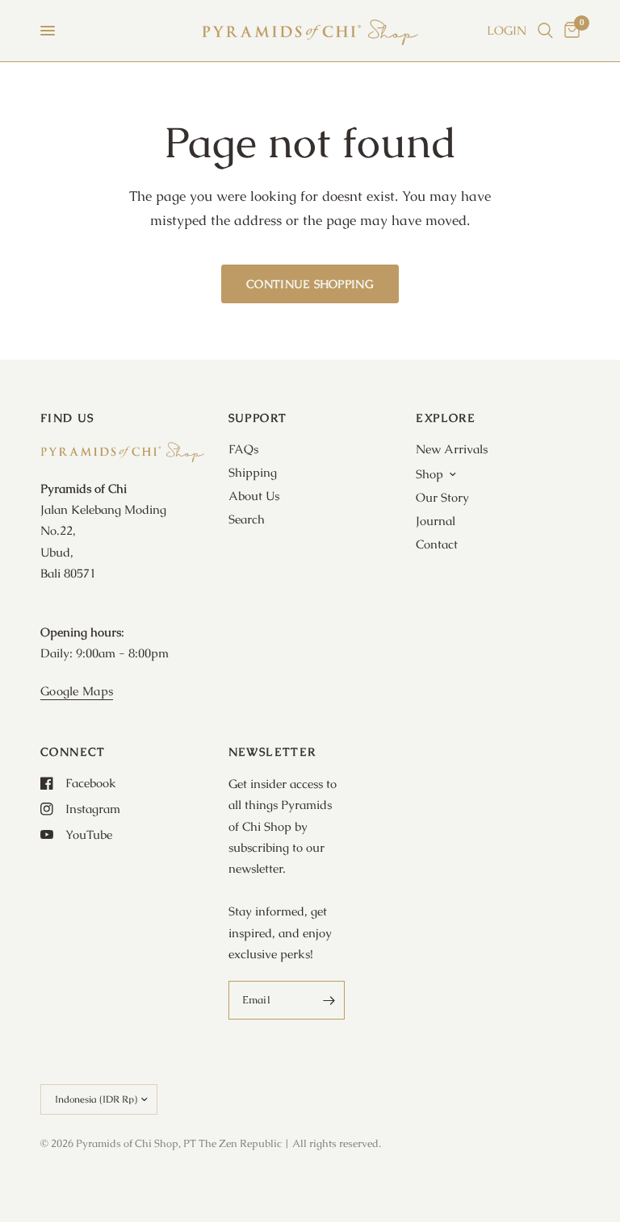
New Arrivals (452, 449)
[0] (569, 30)
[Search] (545, 30)
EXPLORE (445, 417)
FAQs (243, 449)
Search (246, 519)
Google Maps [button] (76, 691)
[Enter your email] (328, 1000)
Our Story (442, 497)
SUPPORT (257, 417)
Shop (429, 474)
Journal (435, 520)
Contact (437, 544)
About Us (253, 495)
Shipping (252, 472)
